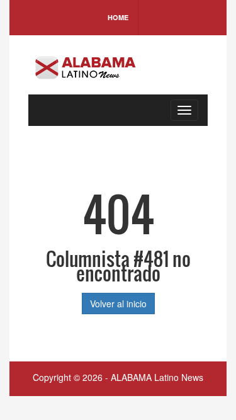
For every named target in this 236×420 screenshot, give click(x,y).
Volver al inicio (118, 303)
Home (118, 17)
